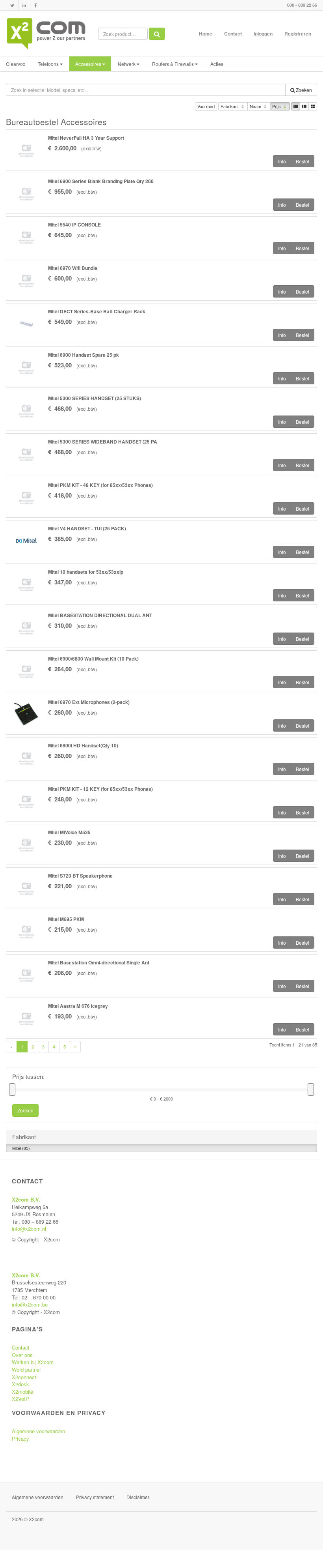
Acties (216, 63)
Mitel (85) (21, 1148)
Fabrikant (230, 106)
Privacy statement (95, 1497)
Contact (233, 33)
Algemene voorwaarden (38, 1431)
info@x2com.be (30, 1304)
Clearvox (15, 63)
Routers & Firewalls (173, 63)
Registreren (297, 33)
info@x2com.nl (29, 1228)
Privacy (20, 1438)
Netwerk (127, 63)
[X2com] (46, 33)
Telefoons (49, 63)
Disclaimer (137, 1497)
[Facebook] (35, 5)
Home (205, 33)
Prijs (277, 106)
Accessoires (88, 63)
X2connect (24, 1377)
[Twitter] (12, 5)
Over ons (22, 1355)
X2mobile (22, 1391)
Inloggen (263, 33)
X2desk (20, 1384)
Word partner (26, 1369)
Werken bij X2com (33, 1362)
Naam (256, 106)
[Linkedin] (24, 5)
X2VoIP (20, 1398)
